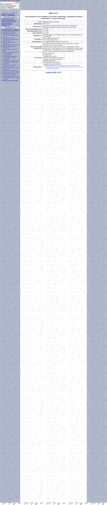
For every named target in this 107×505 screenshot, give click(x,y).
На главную (4, 0)
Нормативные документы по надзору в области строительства (11, 53)
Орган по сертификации (8, 15)
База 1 (9, 0)
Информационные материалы (11, 45)
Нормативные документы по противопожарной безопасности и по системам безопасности (64, 67)
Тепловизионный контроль (9, 20)
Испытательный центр (8, 14)
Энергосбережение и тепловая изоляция (11, 78)
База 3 (18, 0)
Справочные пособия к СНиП (11, 72)
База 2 (13, 0)
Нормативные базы (10, 27)
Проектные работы (7, 23)
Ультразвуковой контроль (9, 21)
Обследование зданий (7, 18)
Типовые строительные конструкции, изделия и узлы (11, 75)
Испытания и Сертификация (10, 12)
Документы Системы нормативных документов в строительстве (10, 39)
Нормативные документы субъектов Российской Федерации (10, 58)
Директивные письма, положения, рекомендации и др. (10, 35)
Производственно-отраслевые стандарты (11, 68)
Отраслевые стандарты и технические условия (10, 65)
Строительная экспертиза (10, 17)
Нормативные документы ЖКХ (10, 49)
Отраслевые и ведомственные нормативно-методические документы (11, 62)
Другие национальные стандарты (9, 42)
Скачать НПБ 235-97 (53, 72)
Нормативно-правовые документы (9, 47)
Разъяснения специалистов (10, 70)
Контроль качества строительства (7, 25)
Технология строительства (10, 73)
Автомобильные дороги (9, 32)
